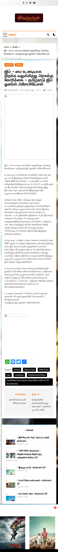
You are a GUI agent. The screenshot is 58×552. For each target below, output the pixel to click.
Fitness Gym (29, 369)
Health (9, 64)
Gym (8, 375)
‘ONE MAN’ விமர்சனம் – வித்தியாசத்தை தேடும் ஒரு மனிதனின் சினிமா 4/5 (29, 454)
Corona (17, 369)
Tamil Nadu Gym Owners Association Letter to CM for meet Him (27, 382)
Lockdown (19, 375)
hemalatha (12, 90)
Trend (19, 64)
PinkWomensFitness (37, 375)
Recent (30, 430)
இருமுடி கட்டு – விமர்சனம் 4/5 (32, 467)
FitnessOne (44, 369)
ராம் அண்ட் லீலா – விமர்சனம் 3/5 (33, 493)
